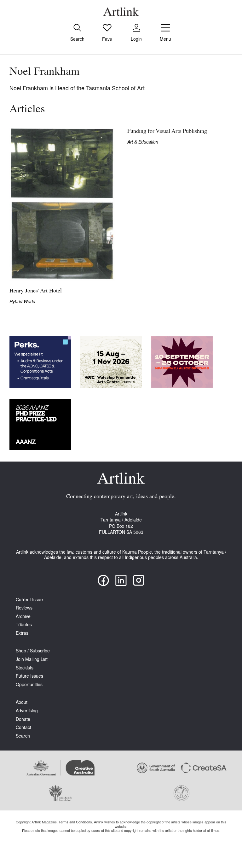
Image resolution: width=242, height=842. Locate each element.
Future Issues (29, 676)
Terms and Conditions (75, 821)
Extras (22, 633)
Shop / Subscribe (33, 651)
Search (23, 736)
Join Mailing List (32, 659)
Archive (23, 616)
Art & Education (142, 142)
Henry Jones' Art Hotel (35, 291)
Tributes (24, 624)
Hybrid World (22, 301)
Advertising (27, 711)
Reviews (24, 608)
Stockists (24, 668)
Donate (23, 719)
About (21, 702)
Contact (23, 727)
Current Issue (29, 600)
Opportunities (29, 684)
